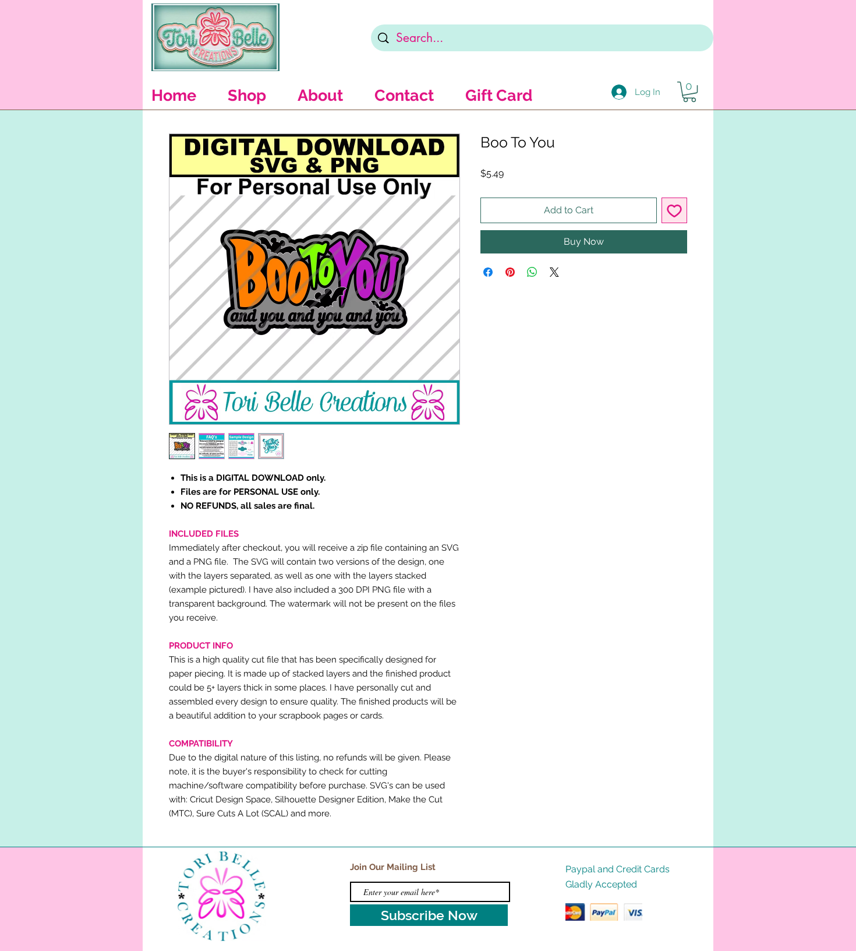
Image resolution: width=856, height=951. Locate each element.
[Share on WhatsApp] (532, 272)
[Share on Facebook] (488, 272)
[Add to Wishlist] (674, 210)
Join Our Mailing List (393, 867)
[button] (689, 92)
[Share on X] (554, 272)
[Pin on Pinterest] (510, 272)
